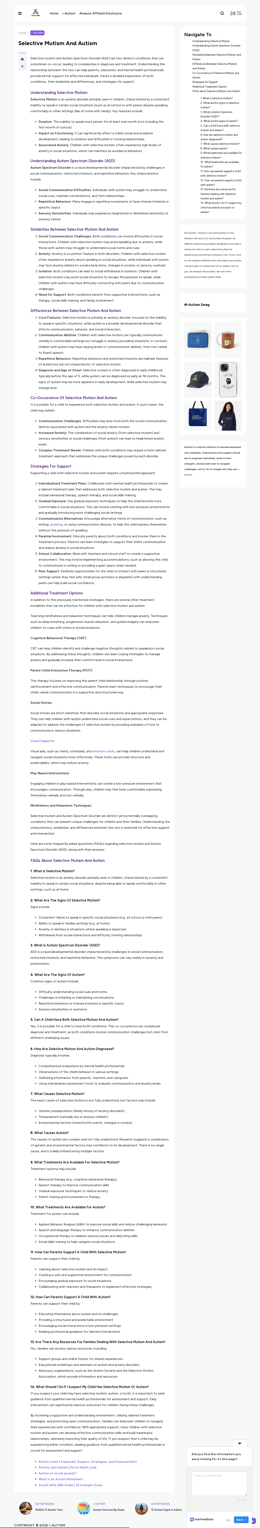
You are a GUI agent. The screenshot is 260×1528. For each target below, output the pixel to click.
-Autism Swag (198, 305)
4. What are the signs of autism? (219, 121)
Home (22, 33)
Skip (228, 1519)
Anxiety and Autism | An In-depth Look (67, 1467)
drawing (56, 524)
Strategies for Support (205, 82)
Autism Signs (44, 1503)
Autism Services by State (109, 1509)
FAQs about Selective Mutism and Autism (216, 91)
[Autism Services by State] (83, 1508)
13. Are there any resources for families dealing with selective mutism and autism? (218, 194)
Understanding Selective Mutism (211, 41)
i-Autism (37, 33)
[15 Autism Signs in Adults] (141, 1508)
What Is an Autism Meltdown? (61, 1479)
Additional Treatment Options (209, 86)
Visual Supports (42, 741)
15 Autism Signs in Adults (166, 1509)
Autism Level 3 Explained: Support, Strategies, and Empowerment (88, 1462)
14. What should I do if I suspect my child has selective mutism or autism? (221, 207)
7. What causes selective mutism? (220, 143)
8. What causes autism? (214, 148)
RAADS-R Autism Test (49, 1509)
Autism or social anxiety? (58, 1473)
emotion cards (104, 751)
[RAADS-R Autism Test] (25, 1508)
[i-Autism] (35, 13)
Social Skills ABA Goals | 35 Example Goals (70, 1485)
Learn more (214, 277)
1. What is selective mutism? (216, 98)
